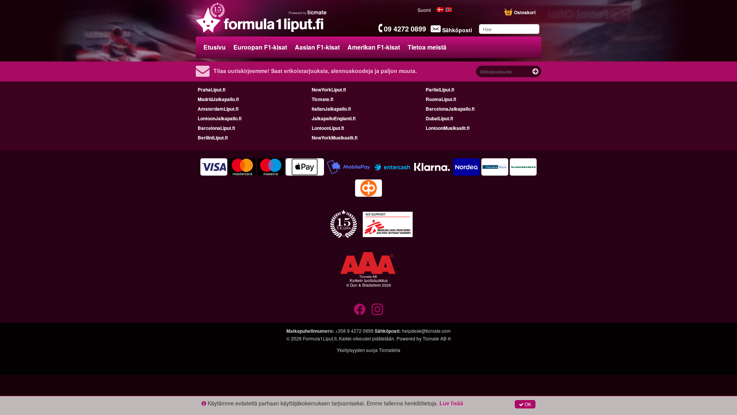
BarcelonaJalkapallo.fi (450, 108)
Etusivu (214, 47)
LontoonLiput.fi (328, 127)
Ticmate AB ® (437, 338)
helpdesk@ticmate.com (426, 330)
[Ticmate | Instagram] (377, 309)
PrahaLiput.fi (211, 89)
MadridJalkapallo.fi (218, 99)
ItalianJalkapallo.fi (331, 108)
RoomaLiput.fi (441, 99)
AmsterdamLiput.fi (218, 108)
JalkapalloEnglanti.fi (333, 118)
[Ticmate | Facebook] (359, 309)
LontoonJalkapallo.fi (219, 118)
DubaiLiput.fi (439, 118)
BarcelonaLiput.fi (216, 127)
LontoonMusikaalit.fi (447, 127)
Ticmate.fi (322, 99)
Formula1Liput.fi (320, 338)
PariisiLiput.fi (440, 89)
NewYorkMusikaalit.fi (334, 137)
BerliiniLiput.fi (213, 137)
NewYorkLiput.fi (329, 89)
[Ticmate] (308, 12)
